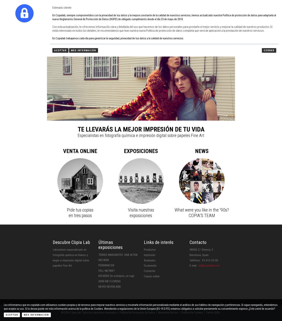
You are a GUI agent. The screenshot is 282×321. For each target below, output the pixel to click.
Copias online (152, 276)
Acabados (150, 260)
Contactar (149, 271)
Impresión (149, 255)
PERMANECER (106, 265)
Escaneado (150, 265)
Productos (150, 249)
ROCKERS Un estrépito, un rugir (116, 276)
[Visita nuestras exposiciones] (141, 181)
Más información (83, 50)
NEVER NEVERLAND (109, 286)
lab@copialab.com (209, 265)
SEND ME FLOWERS (109, 281)
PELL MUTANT (106, 270)
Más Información (36, 315)
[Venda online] (80, 181)
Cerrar (269, 50)
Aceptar (12, 315)
